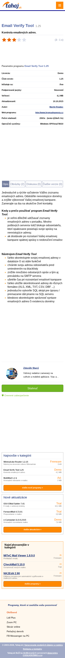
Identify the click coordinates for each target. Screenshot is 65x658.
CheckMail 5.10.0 (14, 564)
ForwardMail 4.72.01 (13, 512)
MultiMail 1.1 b (10, 478)
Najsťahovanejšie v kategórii (16, 546)
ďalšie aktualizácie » (32, 530)
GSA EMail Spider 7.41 (14, 504)
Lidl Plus (11, 617)
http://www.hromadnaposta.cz (49, 112)
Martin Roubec (56, 107)
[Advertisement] (33, 16)
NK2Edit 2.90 (12, 573)
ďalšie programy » (32, 584)
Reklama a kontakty (32, 649)
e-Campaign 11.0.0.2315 (15, 520)
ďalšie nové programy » (32, 488)
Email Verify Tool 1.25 (14, 470)
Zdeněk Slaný (31, 368)
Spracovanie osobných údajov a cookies (43, 645)
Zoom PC (12, 622)
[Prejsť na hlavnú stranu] (12, 7)
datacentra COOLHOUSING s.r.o (40, 654)
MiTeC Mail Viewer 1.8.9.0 (19, 555)
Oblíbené (12, 612)
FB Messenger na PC (18, 636)
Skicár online (13, 626)
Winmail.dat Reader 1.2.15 (16, 462)
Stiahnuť (33, 388)
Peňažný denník (15, 631)
